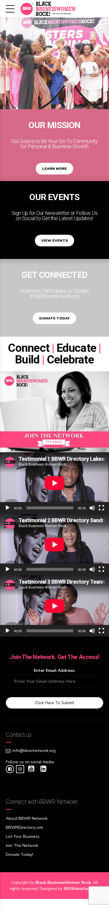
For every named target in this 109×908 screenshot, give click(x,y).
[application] (54, 483)
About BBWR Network (27, 818)
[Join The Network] (54, 411)
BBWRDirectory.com (24, 827)
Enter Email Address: (54, 670)
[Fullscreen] (101, 508)
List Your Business (23, 836)
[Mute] (92, 508)
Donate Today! (19, 854)
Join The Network (22, 845)
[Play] (7, 508)
